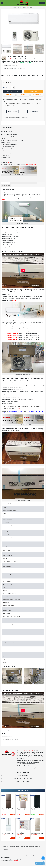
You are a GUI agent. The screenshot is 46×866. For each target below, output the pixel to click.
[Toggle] (2, 66)
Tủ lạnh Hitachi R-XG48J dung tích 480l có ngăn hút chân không (8, 809)
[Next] (42, 27)
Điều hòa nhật (30, 7)
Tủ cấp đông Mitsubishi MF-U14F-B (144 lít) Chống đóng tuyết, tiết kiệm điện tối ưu (36, 809)
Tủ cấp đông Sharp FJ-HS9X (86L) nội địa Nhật (22, 833)
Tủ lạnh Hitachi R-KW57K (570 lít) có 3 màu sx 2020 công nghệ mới (37, 833)
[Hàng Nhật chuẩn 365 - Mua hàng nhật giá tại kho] (23, 3)
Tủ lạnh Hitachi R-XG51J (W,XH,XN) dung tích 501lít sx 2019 (8, 833)
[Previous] (4, 27)
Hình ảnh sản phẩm (25, 182)
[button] (2, 3)
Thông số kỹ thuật (15, 182)
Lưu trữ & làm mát (22, 7)
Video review (33, 182)
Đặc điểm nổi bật (5, 182)
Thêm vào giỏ (13, 814)
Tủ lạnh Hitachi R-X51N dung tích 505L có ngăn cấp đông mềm (22, 809)
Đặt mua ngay (33, 91)
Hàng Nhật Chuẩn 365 (11, 862)
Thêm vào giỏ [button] (42, 814)
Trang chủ (15, 7)
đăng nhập (9, 739)
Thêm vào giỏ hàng (12, 91)
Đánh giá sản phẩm (6, 185)
